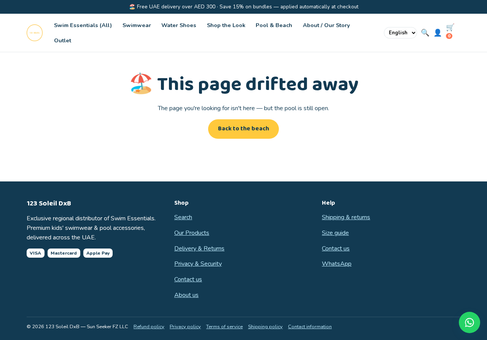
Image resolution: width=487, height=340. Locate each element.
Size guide (335, 233)
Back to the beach (243, 128)
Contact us (188, 279)
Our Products (191, 233)
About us (186, 295)
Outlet (62, 40)
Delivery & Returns (199, 248)
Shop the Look (226, 25)
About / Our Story (326, 25)
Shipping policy (265, 326)
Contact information (310, 326)
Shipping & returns (346, 217)
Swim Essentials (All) (83, 25)
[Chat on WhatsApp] (469, 322)
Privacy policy (185, 326)
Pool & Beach (274, 25)
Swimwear (137, 25)
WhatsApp (337, 264)
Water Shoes (178, 25)
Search (183, 217)
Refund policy (149, 326)
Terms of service (224, 326)
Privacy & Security (198, 264)
